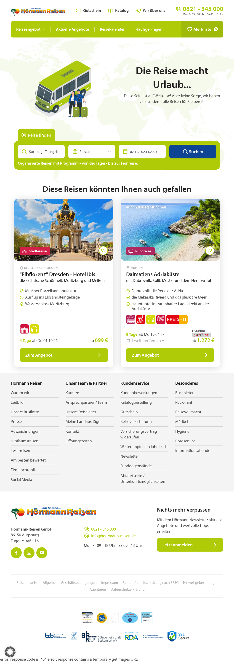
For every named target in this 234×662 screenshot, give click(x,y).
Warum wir (20, 392)
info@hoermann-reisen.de (113, 535)
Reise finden (39, 135)
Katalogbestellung (136, 402)
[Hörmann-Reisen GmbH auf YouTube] (41, 552)
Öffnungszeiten (79, 440)
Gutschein (92, 10)
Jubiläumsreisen (24, 440)
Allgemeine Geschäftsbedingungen (70, 582)
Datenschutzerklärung (128, 589)
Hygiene (182, 431)
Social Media (21, 479)
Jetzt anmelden (178, 544)
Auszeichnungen (25, 431)
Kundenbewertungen (138, 392)
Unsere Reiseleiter (81, 411)
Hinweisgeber (193, 582)
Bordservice (185, 440)
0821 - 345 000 (103, 529)
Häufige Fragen (149, 29)
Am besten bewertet (28, 460)
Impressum (109, 582)
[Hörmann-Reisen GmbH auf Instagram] (29, 552)
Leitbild (17, 402)
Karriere (72, 392)
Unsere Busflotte (25, 411)
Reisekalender (112, 29)
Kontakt (72, 431)
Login (213, 582)
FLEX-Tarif (183, 402)
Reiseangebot (28, 29)
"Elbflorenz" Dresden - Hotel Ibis (57, 274)
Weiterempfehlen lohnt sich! (144, 446)
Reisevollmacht (188, 411)
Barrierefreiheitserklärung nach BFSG (150, 582)
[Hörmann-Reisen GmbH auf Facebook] (16, 552)
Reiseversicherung (136, 421)
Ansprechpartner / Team (86, 402)
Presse (16, 421)
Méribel (181, 421)
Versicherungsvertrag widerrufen (138, 434)
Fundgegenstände (136, 465)
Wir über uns (154, 10)
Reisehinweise (27, 582)
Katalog (122, 10)
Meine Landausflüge (83, 421)
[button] (10, 652)
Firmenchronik (23, 469)
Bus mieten (184, 392)
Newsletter (129, 456)
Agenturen (98, 589)
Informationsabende (192, 450)
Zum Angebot (38, 355)
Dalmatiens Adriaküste (152, 274)
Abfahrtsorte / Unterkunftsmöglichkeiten (142, 478)
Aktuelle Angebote (72, 29)
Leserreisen (20, 450)
